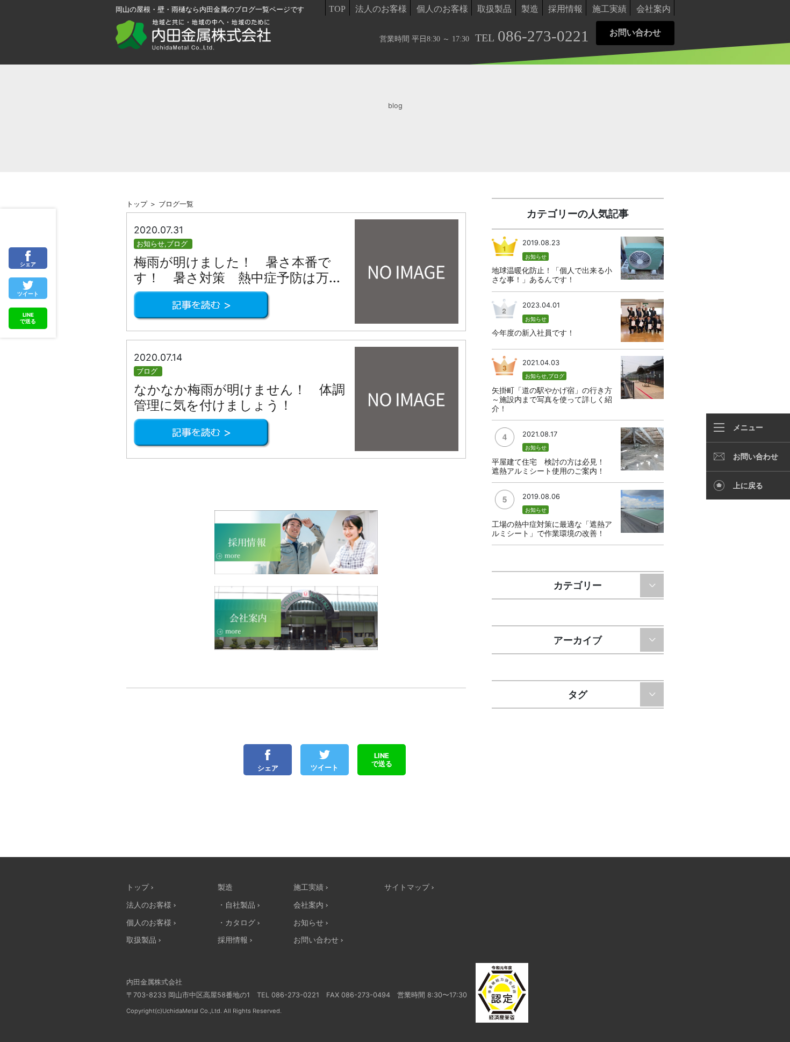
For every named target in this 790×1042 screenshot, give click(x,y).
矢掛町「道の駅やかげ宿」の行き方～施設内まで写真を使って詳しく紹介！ (552, 399)
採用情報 (565, 8)
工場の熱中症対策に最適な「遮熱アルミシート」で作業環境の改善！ (552, 528)
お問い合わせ (635, 32)
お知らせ (150, 244)
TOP (337, 8)
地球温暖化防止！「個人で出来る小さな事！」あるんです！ (552, 275)
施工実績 (609, 8)
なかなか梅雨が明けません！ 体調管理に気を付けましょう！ (239, 397)
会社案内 (653, 8)
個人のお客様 (442, 8)
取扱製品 (494, 8)
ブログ (177, 244)
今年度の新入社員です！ (533, 332)
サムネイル (406, 271)
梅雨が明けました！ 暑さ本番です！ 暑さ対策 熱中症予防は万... (237, 270)
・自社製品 (236, 904)
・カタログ (236, 922)
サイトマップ (406, 886)
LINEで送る (381, 760)
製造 (529, 8)
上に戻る (748, 485)
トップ (137, 886)
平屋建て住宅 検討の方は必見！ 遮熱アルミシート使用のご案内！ (552, 466)
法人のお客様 (381, 8)
